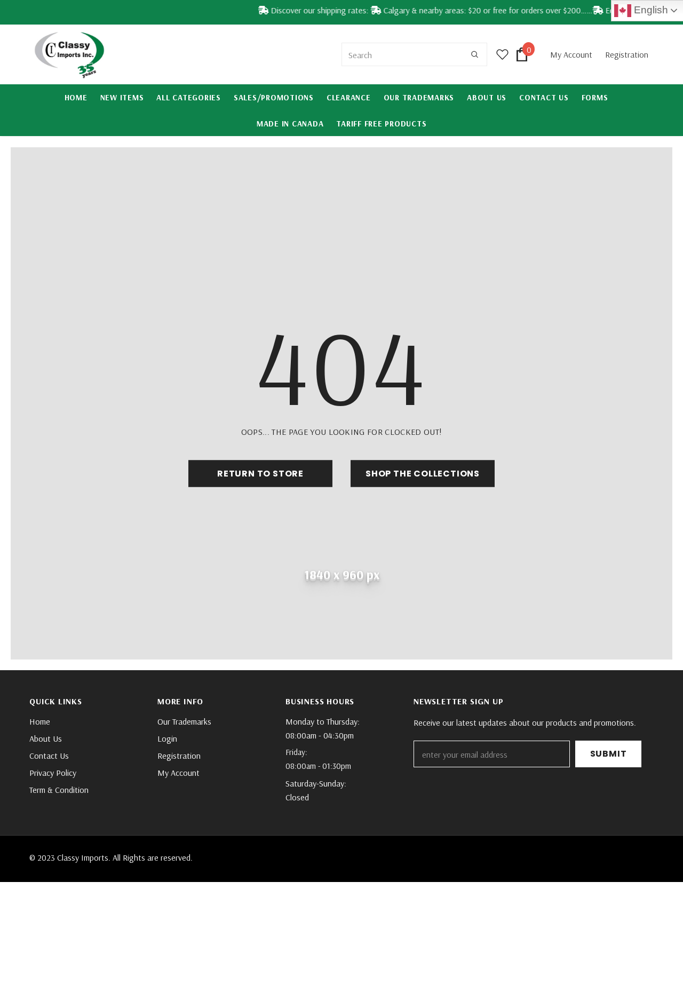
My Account (572, 54)
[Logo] (69, 54)
